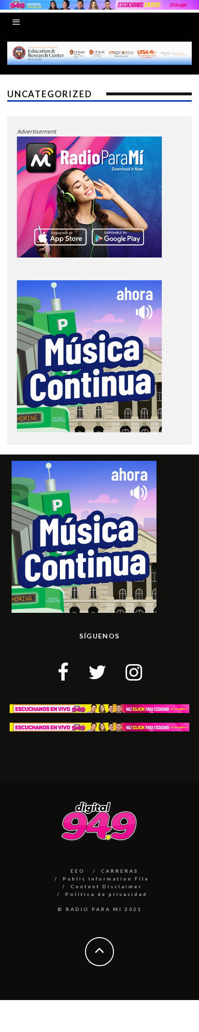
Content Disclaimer (106, 886)
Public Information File (106, 878)
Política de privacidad (106, 894)
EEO (78, 871)
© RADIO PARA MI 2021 (99, 909)
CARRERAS (120, 871)
